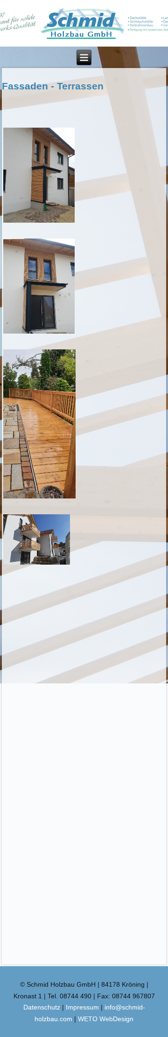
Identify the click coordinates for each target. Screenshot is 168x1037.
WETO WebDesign (105, 1019)
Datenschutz (41, 1007)
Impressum (82, 1007)
